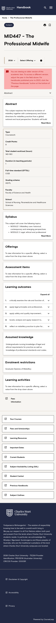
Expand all (45, 294)
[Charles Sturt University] (8, 9)
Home (4, 18)
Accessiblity (14, 592)
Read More (46, 123)
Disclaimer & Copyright (18, 579)
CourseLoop (49, 619)
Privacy (12, 606)
